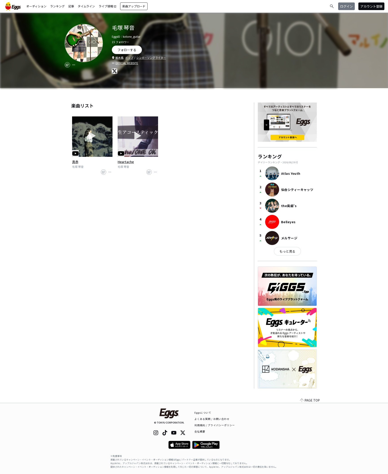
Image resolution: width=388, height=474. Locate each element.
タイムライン (86, 6)
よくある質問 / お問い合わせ (212, 419)
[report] (73, 65)
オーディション (36, 6)
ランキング (57, 6)
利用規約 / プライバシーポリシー (214, 425)
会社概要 (199, 431)
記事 (71, 6)
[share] (67, 65)
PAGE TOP (312, 400)
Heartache (126, 161)
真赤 (75, 161)
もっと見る (287, 251)
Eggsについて (203, 412)
